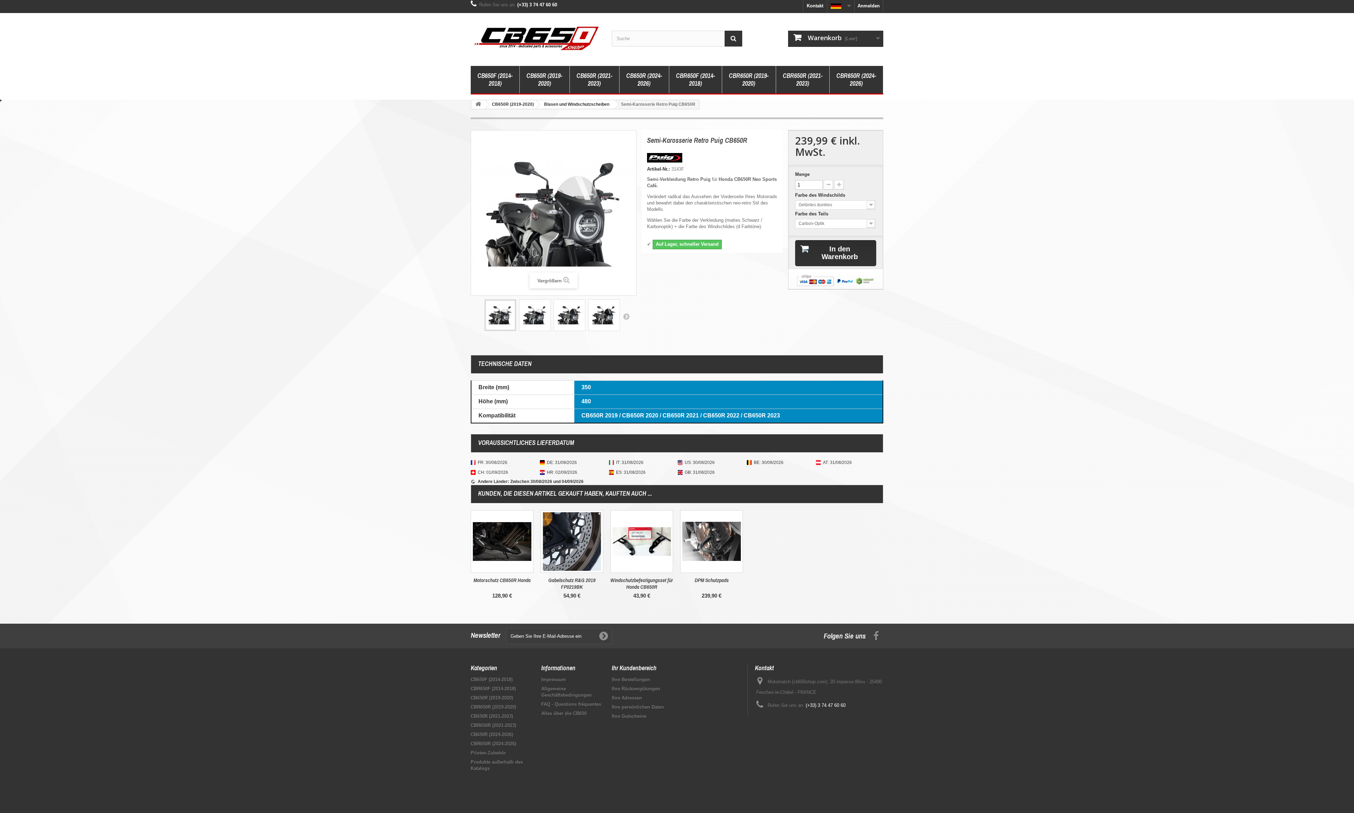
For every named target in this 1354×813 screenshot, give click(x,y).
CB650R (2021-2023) (594, 79)
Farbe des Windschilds (821, 195)
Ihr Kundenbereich (634, 668)
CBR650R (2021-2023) (803, 79)
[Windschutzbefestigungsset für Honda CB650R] (641, 541)
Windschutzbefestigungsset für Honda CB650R (641, 583)
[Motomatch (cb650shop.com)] (536, 37)
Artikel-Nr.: (658, 169)
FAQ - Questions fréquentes (571, 704)
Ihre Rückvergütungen (636, 688)
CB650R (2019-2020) (544, 79)
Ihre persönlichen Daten (638, 707)
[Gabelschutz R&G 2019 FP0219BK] (572, 541)
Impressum (553, 679)
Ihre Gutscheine (629, 716)
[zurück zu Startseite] (478, 104)
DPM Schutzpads (712, 580)
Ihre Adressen (627, 698)
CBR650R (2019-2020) (749, 79)
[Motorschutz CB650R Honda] (502, 541)
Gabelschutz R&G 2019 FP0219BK (572, 583)
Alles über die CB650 (564, 713)
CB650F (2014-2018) (495, 79)
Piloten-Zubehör (488, 753)
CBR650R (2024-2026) (856, 79)
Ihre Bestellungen (631, 679)
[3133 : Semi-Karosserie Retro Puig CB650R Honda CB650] (500, 315)
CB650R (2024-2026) (644, 79)
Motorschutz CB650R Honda (502, 580)
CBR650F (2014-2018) (695, 79)
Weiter (626, 316)
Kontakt (815, 5)
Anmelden (869, 5)
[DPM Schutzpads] (711, 541)
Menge (802, 174)
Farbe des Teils (812, 213)
